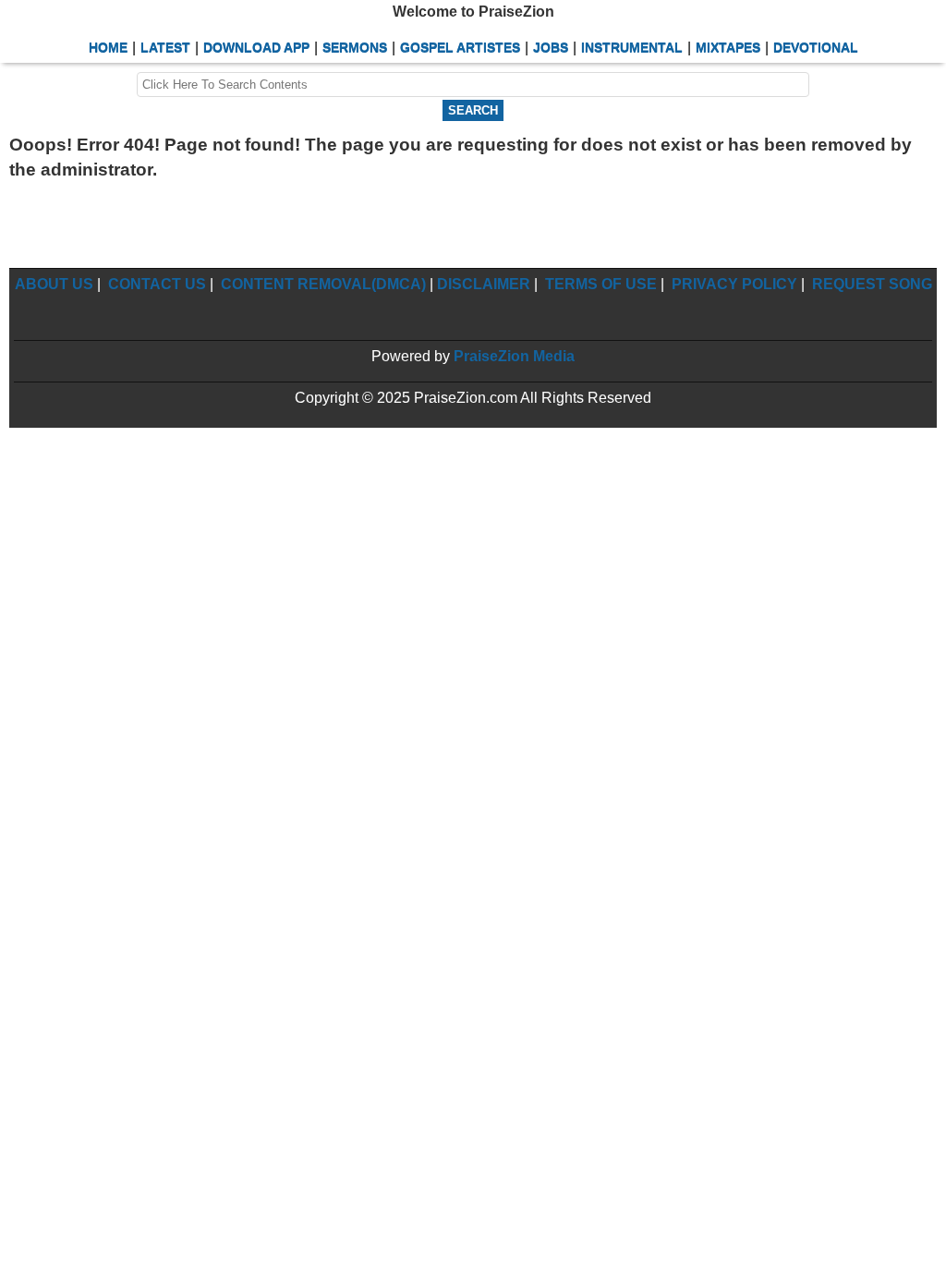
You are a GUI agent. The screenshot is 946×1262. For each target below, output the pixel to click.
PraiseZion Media (514, 356)
